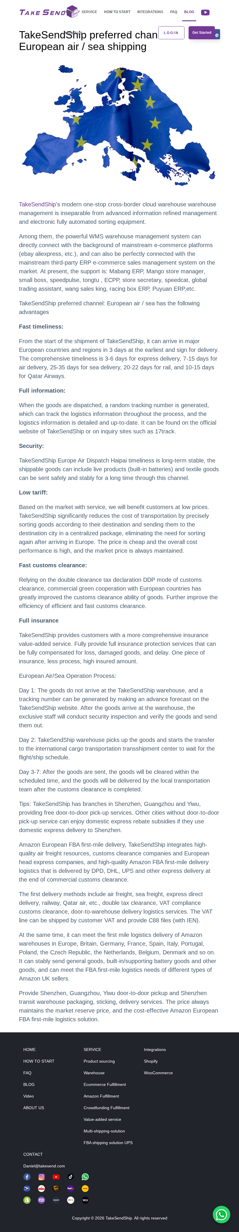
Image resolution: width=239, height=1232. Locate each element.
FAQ (173, 12)
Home (69, 12)
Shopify (151, 1061)
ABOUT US (33, 1107)
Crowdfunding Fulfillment (106, 1107)
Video (28, 1096)
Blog (189, 12)
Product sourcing (99, 1061)
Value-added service (102, 1119)
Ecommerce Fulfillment (105, 1084)
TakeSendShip (37, 204)
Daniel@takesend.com (44, 1166)
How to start (117, 12)
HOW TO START (39, 1061)
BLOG (29, 1084)
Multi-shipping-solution (104, 1131)
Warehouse (94, 1072)
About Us (73, 33)
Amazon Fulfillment (101, 1096)
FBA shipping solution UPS (108, 1142)
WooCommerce (158, 1072)
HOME (29, 1049)
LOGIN (171, 33)
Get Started (201, 33)
